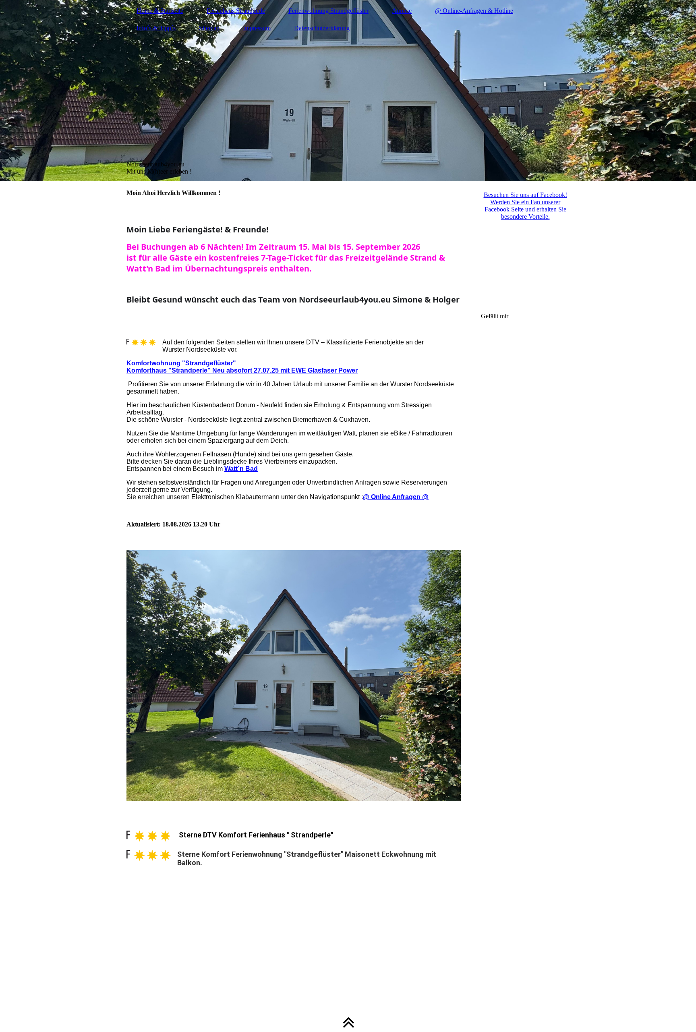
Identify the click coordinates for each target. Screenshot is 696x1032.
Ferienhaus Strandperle (236, 10)
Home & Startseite (160, 10)
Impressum (257, 28)
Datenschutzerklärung (322, 28)
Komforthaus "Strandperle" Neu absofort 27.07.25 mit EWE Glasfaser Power (242, 370)
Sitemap (209, 28)
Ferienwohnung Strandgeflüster (328, 10)
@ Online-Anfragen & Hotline (474, 10)
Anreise (402, 10)
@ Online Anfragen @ (396, 496)
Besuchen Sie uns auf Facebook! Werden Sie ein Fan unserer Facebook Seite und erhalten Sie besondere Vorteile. (525, 205)
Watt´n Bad (241, 468)
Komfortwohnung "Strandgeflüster (179, 363)
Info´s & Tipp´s (156, 28)
